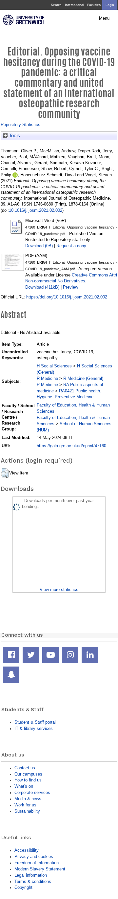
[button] (5, 473)
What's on (23, 786)
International (74, 5)
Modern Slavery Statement (39, 868)
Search (56, 5)
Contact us (24, 767)
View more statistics (59, 589)
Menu (104, 18)
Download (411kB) (42, 287)
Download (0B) (39, 245)
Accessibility (26, 850)
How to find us (28, 780)
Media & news (27, 798)
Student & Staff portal (35, 722)
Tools (14, 135)
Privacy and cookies (33, 856)
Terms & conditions (32, 881)
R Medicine (47, 378)
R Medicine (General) (83, 378)
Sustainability (27, 811)
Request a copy (71, 245)
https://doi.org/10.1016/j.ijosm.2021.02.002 (66, 297)
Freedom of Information (36, 862)
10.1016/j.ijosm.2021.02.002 (35, 210)
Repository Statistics (20, 124)
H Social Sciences (54, 365)
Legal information (30, 875)
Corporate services (32, 792)
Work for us (25, 804)
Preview (70, 287)
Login (110, 5)
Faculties (94, 5)
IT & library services (33, 728)
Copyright (23, 887)
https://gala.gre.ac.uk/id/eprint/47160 (71, 445)
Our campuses (28, 774)
